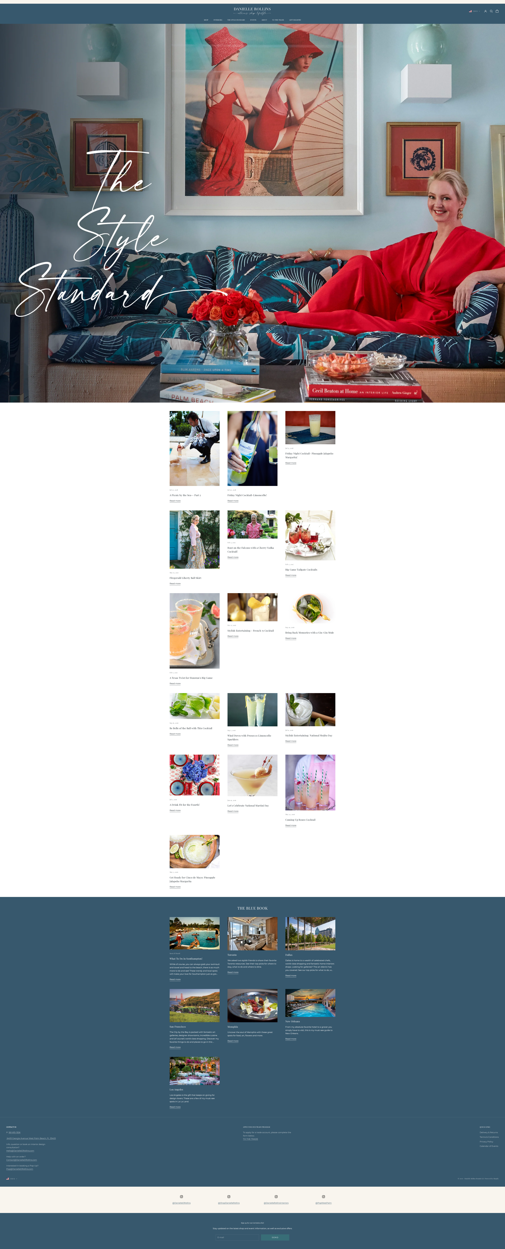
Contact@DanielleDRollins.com (21, 1160)
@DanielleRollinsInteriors (276, 1203)
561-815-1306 (14, 1132)
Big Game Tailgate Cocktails (301, 569)
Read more (175, 500)
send (275, 1237)
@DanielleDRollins (181, 1203)
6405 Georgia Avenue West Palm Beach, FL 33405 (31, 1138)
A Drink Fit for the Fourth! (185, 804)
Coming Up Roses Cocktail (300, 819)
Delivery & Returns (489, 1132)
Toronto (232, 954)
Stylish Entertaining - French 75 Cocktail (251, 630)
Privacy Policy (486, 1141)
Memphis (233, 1026)
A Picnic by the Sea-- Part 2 (185, 495)
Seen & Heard (175, 953)
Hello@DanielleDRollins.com (20, 1150)
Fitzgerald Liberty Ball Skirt (185, 577)
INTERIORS (218, 20)
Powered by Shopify (492, 1179)
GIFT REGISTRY (295, 20)
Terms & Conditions (489, 1137)
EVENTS (253, 20)
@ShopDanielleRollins (229, 1203)
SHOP (206, 20)
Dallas (288, 954)
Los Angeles (176, 1089)
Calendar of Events (489, 1146)
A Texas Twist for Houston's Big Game (191, 677)
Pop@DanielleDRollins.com (19, 1169)
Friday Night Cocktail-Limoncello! (247, 495)
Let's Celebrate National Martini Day (248, 805)
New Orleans (292, 1021)
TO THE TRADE (278, 20)
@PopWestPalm (323, 1203)
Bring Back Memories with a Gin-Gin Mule (309, 632)
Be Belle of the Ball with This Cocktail (191, 728)
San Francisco (178, 1026)
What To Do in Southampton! (186, 958)
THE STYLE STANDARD (236, 20)
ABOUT (264, 20)
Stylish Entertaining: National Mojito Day (308, 735)
